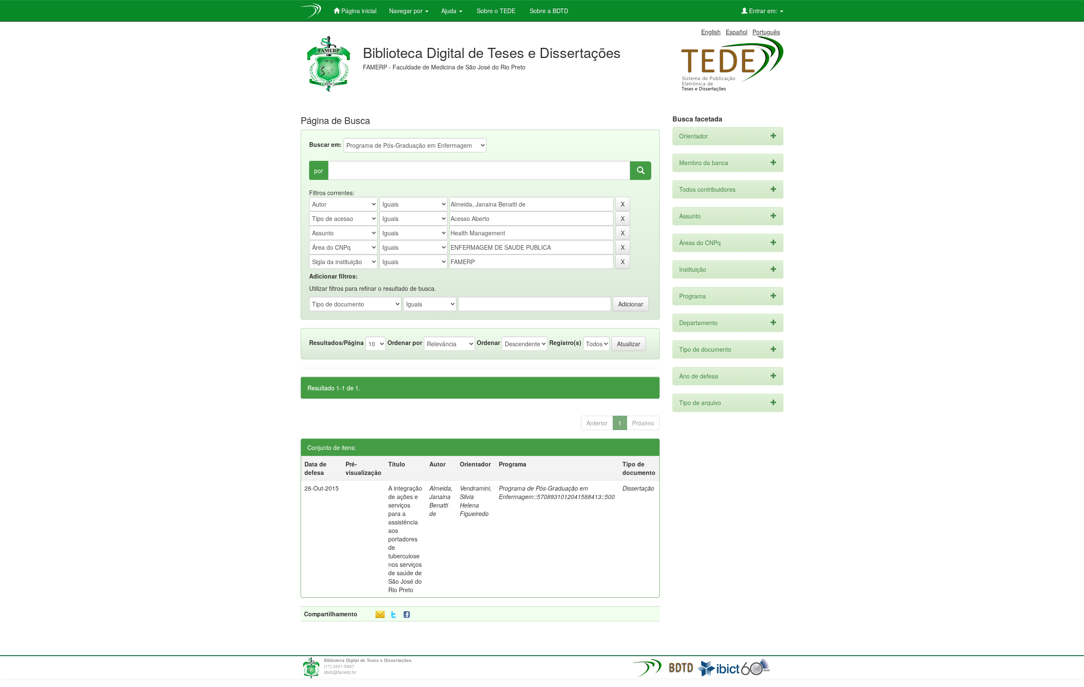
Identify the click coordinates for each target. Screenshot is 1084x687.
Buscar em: (325, 144)
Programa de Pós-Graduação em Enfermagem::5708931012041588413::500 (557, 492)
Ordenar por (404, 342)
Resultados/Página (336, 342)
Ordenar (488, 342)
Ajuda (449, 10)
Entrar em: (763, 10)
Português (766, 32)
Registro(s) (565, 342)
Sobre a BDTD (548, 10)
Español (736, 32)
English (711, 32)
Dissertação (638, 488)
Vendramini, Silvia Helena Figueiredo (476, 501)
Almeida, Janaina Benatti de (441, 501)
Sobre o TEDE (495, 10)
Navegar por (406, 10)
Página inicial (358, 10)
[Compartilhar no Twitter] (393, 614)
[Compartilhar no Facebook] (408, 614)
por (318, 170)
